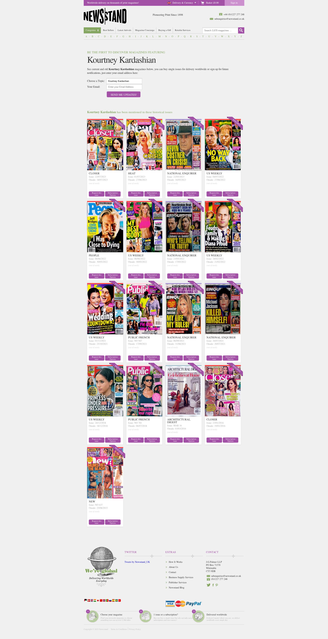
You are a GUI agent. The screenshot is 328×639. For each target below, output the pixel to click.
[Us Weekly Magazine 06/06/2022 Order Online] (144, 251)
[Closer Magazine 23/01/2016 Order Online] (223, 415)
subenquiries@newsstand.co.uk (229, 18)
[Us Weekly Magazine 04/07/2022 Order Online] (223, 169)
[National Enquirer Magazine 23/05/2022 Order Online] (184, 251)
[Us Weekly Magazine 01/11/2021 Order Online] (105, 333)
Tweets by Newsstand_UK (137, 561)
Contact (172, 572)
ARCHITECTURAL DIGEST (178, 421)
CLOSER (94, 173)
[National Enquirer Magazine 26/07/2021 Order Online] (223, 333)
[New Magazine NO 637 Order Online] (105, 497)
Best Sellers (108, 30)
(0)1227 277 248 (219, 579)
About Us (173, 567)
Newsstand (103, 629)
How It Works (175, 561)
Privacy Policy (135, 629)
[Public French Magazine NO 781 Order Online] (144, 415)
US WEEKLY (214, 173)
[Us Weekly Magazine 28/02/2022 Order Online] (223, 251)
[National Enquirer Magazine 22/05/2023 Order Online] (184, 169)
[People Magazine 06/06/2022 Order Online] (105, 251)
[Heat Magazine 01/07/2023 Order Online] (144, 169)
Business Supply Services (181, 577)
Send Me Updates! (124, 94)
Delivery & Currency (183, 2)
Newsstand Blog (176, 587)
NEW (92, 501)
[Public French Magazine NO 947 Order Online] (144, 333)
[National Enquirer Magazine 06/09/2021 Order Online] (184, 333)
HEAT (131, 173)
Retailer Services (182, 30)
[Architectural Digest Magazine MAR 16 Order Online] (184, 415)
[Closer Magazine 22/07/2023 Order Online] (105, 169)
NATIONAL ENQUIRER (181, 173)
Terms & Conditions (119, 629)
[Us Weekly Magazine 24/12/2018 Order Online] (105, 415)
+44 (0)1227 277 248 (234, 14)
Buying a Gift (164, 30)
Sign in (234, 2)
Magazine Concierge (144, 30)
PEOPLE (94, 255)
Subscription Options (113, 193)
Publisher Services (178, 582)
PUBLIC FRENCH (139, 337)
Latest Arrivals (124, 30)
